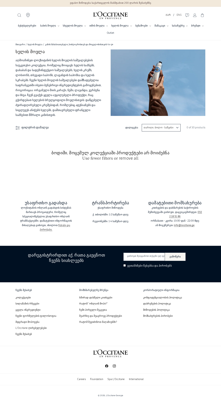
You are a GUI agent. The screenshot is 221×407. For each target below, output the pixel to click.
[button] (19, 15)
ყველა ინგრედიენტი (28, 310)
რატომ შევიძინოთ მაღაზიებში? (98, 322)
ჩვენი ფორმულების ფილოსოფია (36, 316)
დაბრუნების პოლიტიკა (157, 304)
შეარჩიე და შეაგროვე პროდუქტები (100, 316)
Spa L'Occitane (116, 379)
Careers (81, 379)
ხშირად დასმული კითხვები (95, 297)
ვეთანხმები (149, 265)
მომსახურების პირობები (158, 316)
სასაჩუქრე (178, 26)
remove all (129, 158)
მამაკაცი (160, 26)
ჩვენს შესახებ (24, 334)
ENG (179, 15)
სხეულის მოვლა (73, 26)
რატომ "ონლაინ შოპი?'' (93, 304)
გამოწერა (175, 256)
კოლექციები (23, 297)
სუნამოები (141, 26)
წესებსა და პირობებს (157, 265)
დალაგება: (131, 127)
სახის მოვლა (48, 26)
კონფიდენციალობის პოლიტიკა (162, 297)
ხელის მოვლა (120, 26)
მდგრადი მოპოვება (28, 322)
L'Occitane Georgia (114, 395)
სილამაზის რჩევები (27, 304)
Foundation (96, 379)
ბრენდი (195, 26)
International (136, 379)
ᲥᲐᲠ (168, 15)
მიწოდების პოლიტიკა (156, 310)
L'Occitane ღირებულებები (31, 328)
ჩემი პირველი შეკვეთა (93, 310)
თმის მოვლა (97, 26)
